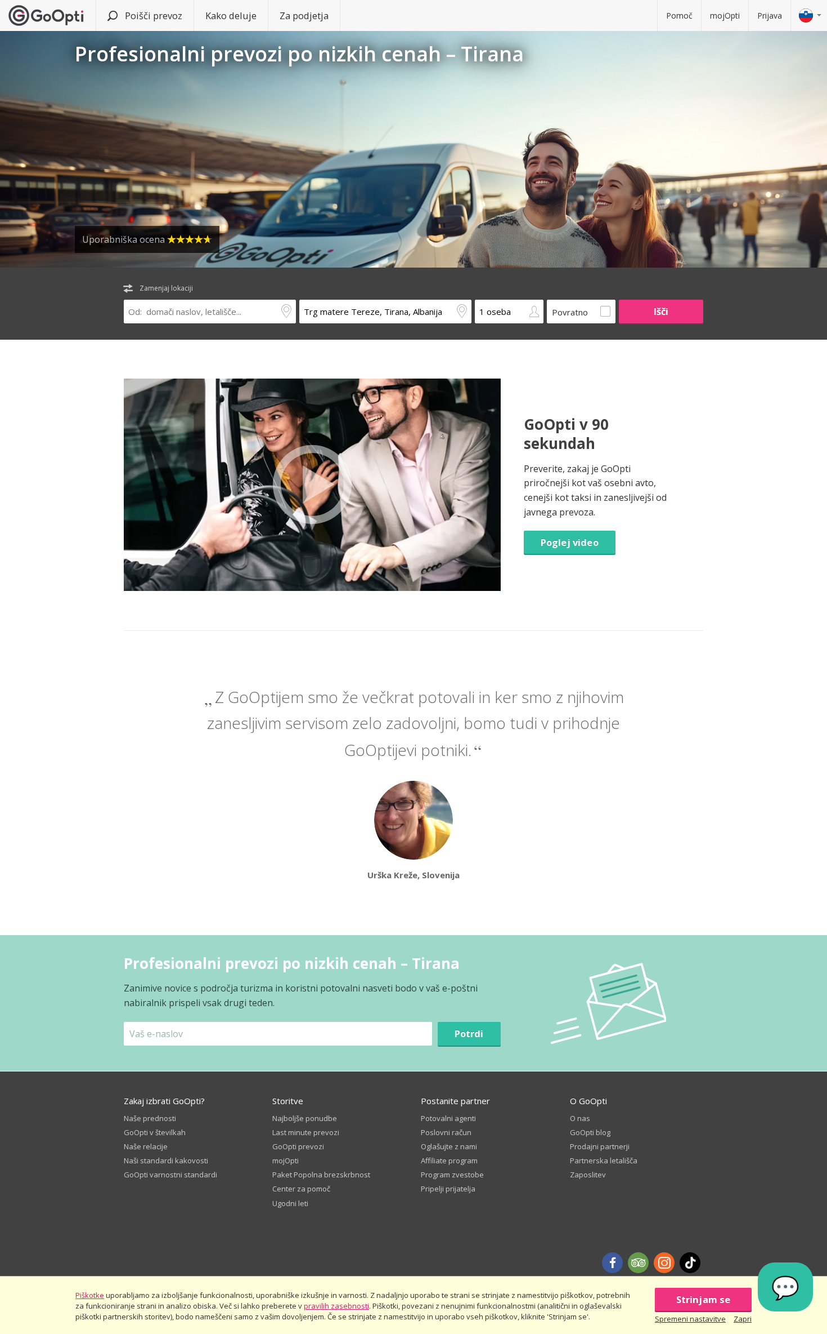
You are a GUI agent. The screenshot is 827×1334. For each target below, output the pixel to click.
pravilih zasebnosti (336, 1306)
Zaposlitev (588, 1175)
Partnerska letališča (603, 1160)
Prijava (769, 15)
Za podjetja (304, 15)
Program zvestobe (452, 1175)
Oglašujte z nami (449, 1146)
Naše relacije (146, 1146)
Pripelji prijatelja (448, 1189)
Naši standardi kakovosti (166, 1160)
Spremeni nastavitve (690, 1319)
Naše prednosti (150, 1118)
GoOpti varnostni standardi (170, 1175)
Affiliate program (449, 1160)
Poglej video (570, 542)
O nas (580, 1118)
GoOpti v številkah (155, 1132)
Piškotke (89, 1295)
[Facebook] (612, 1262)
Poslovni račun (446, 1132)
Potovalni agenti (448, 1118)
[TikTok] (690, 1262)
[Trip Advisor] (638, 1262)
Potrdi (469, 1033)
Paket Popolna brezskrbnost (321, 1175)
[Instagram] (664, 1262)
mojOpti (725, 15)
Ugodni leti (290, 1203)
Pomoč (679, 15)
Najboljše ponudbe (304, 1118)
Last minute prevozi (305, 1132)
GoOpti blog (590, 1132)
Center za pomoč (301, 1189)
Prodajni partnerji (600, 1146)
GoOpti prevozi (298, 1146)
